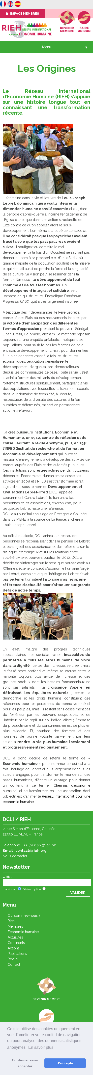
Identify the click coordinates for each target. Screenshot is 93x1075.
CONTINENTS (16, 943)
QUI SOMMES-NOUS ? (24, 915)
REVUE (13, 959)
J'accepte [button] (65, 1063)
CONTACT (14, 965)
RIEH (11, 921)
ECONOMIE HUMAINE (23, 932)
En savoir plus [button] (40, 1047)
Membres (15, 926)
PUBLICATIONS (17, 954)
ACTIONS (14, 948)
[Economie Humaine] (3, 4)
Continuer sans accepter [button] (25, 1063)
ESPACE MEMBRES (24, 13)
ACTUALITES (15, 937)
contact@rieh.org (31, 851)
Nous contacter (15, 856)
